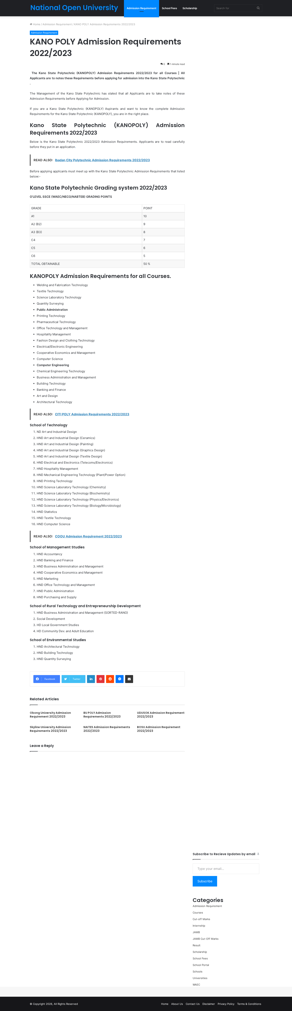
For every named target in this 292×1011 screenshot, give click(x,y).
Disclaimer (208, 1003)
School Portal (201, 965)
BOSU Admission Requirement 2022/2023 (158, 729)
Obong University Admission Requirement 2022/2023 (50, 715)
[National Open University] (74, 8)
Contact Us (193, 1003)
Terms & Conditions (249, 1003)
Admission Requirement (141, 8)
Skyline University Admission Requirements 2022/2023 (50, 729)
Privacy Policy (226, 1003)
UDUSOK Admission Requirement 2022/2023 (161, 715)
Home (36, 24)
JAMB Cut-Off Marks (206, 938)
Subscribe (204, 881)
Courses (198, 912)
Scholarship (190, 8)
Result (196, 945)
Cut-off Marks (201, 919)
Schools (197, 971)
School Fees (169, 8)
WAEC (196, 984)
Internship (199, 925)
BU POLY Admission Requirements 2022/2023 (102, 715)
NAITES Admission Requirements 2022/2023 (106, 729)
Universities (200, 978)
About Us (177, 1003)
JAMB (196, 932)
